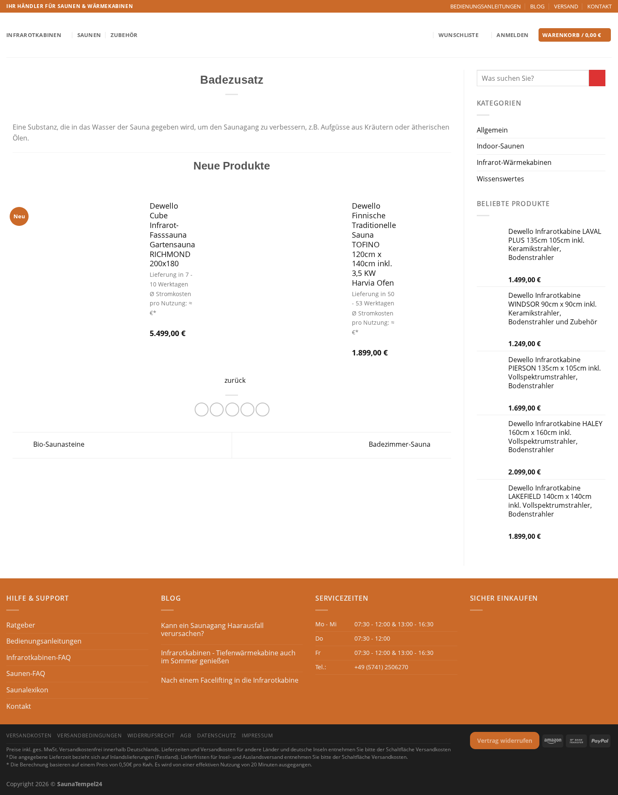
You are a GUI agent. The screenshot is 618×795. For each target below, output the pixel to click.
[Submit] (597, 78)
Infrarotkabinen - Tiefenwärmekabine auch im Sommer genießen (228, 657)
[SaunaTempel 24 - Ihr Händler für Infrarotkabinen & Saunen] (309, 35)
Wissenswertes (500, 178)
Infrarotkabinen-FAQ (38, 657)
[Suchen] (426, 35)
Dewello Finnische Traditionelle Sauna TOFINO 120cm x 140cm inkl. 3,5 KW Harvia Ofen (374, 244)
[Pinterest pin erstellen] (247, 409)
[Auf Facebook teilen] (202, 409)
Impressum (257, 735)
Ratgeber (20, 625)
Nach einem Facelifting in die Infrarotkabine (229, 680)
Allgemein (492, 130)
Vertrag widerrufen (504, 741)
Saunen (89, 35)
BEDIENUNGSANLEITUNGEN (485, 6)
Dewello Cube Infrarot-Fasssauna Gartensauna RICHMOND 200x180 (172, 234)
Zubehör (124, 35)
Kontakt (18, 706)
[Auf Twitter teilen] (217, 409)
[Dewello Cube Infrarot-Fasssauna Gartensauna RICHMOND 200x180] (76, 271)
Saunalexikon (27, 689)
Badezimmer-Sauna (400, 444)
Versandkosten (29, 735)
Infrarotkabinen (33, 35)
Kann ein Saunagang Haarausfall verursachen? (212, 630)
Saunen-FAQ (25, 673)
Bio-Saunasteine (58, 444)
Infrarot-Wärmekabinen (514, 162)
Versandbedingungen (89, 735)
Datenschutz (216, 735)
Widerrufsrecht (151, 735)
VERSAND (566, 6)
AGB (186, 735)
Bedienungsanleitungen (44, 641)
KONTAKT (599, 6)
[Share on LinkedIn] (262, 409)
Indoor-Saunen (500, 146)
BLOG (537, 6)
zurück (235, 380)
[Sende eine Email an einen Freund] (232, 409)
